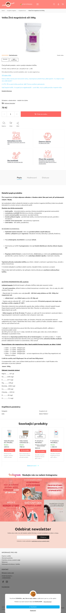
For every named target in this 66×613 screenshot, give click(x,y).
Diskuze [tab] (45, 177)
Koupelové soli (43, 411)
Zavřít (59, 128)
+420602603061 (6, 578)
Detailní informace (7, 91)
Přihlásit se (43, 537)
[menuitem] (27, 4)
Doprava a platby (6, 556)
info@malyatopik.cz (7, 576)
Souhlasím (34, 607)
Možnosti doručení (9, 103)
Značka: (60, 55)
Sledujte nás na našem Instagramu (39, 475)
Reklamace (4, 562)
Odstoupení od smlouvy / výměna (11, 564)
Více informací (47, 601)
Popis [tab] (19, 177)
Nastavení (33, 610)
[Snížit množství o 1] (4, 114)
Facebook (3, 581)
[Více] (37, 4)
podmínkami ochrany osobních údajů (40, 541)
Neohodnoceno (13, 55)
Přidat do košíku (42, 114)
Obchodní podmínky (7, 558)
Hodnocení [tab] (32, 177)
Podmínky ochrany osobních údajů (11, 560)
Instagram (7, 581)
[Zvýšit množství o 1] (16, 114)
